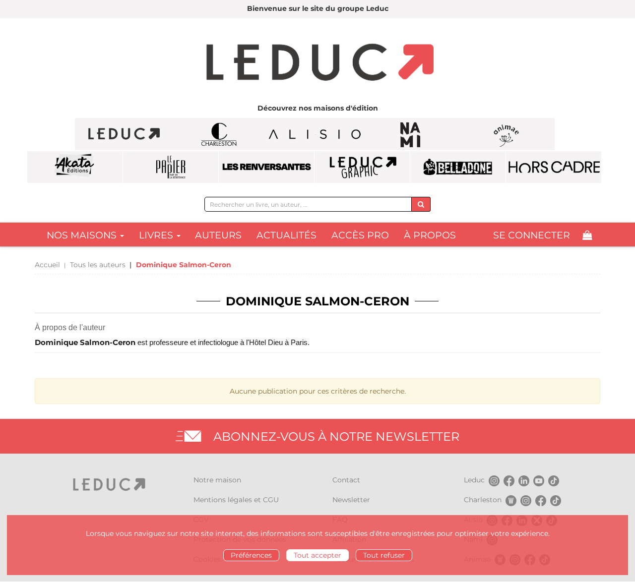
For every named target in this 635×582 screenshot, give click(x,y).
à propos (430, 235)
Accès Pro (360, 235)
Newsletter (351, 499)
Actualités (286, 235)
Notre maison (217, 479)
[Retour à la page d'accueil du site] (317, 63)
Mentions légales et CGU (236, 499)
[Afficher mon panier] (587, 235)
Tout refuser (384, 555)
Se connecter (531, 235)
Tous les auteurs (98, 264)
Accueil (47, 264)
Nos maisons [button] (83, 235)
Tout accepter (317, 555)
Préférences (251, 555)
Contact (346, 479)
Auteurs (218, 235)
